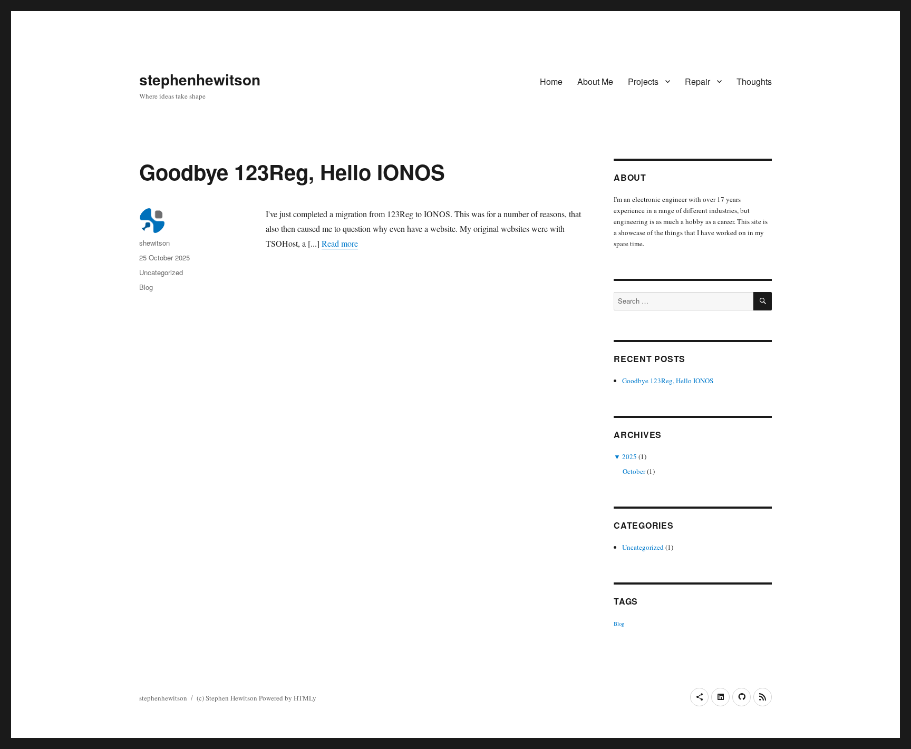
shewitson (154, 243)
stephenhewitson (199, 79)
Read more (340, 243)
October (634, 471)
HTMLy (305, 698)
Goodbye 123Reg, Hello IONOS (292, 172)
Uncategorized (161, 272)
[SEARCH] (762, 301)
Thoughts (754, 81)
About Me (595, 81)
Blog (146, 287)
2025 (629, 456)
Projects (643, 81)
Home (551, 81)
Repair (697, 81)
